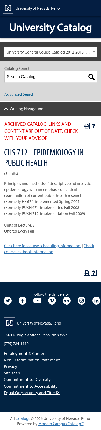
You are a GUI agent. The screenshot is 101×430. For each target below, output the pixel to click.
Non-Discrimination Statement (32, 359)
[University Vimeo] (52, 299)
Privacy (10, 366)
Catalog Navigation (27, 108)
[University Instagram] (82, 299)
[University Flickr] (67, 299)
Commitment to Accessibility (30, 386)
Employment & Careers (25, 353)
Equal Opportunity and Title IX (32, 392)
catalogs (23, 418)
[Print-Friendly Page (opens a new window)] (87, 126)
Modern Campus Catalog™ (61, 423)
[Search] (91, 77)
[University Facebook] (23, 299)
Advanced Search (19, 94)
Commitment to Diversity (27, 379)
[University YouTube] (37, 299)
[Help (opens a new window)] (93, 126)
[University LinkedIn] (96, 299)
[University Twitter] (8, 299)
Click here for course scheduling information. (42, 245)
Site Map (12, 372)
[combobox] (50, 52)
